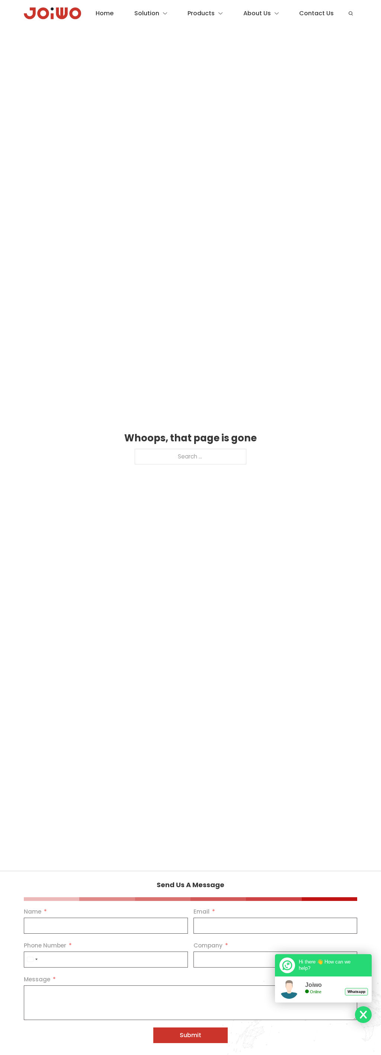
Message (37, 979)
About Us (257, 13)
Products (201, 13)
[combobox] (32, 959)
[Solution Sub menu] (165, 13)
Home (104, 13)
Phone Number (45, 945)
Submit (190, 1035)
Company (207, 945)
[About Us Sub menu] (277, 13)
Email (201, 911)
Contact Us (316, 13)
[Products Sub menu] (220, 13)
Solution (146, 13)
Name (32, 911)
